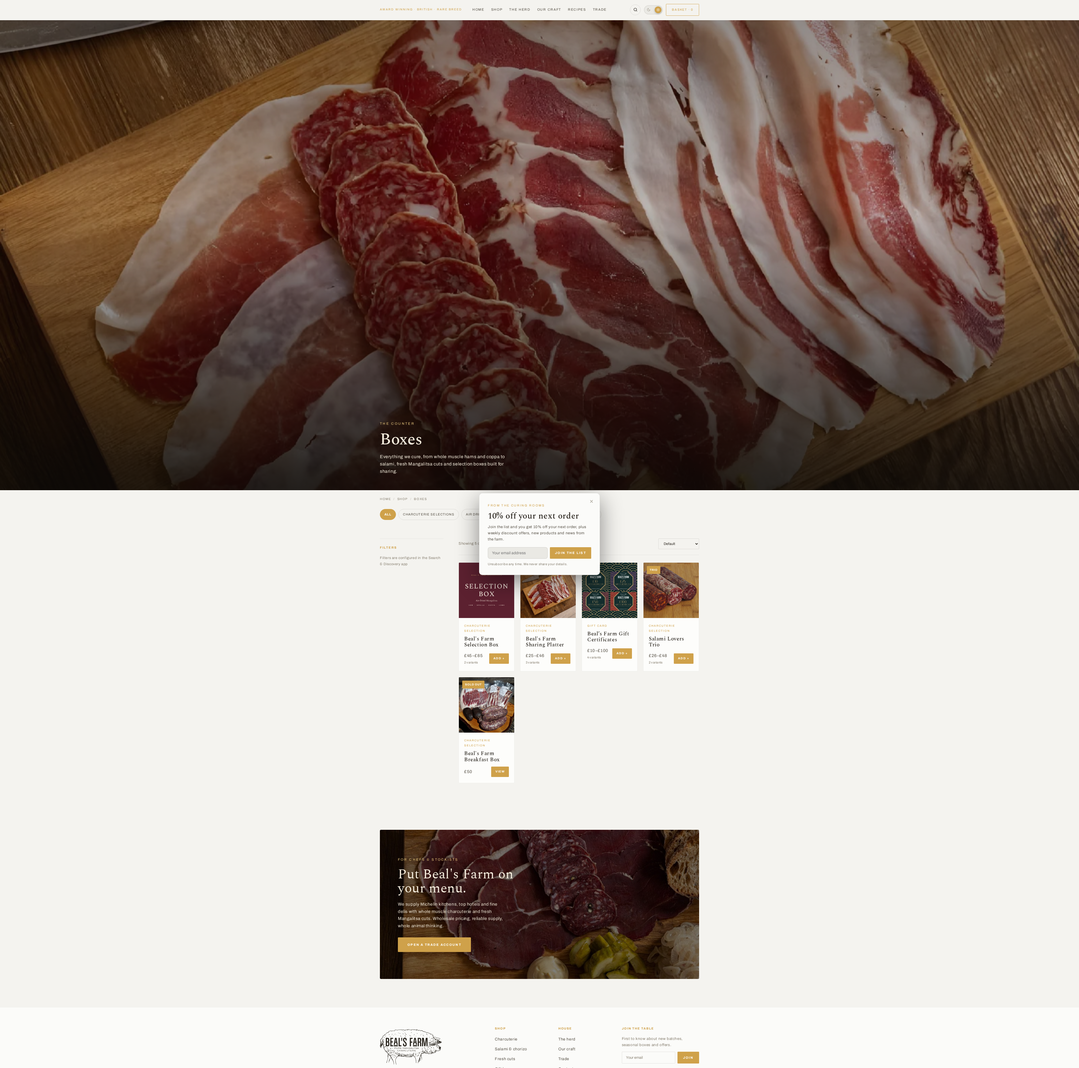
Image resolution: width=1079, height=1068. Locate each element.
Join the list (570, 553)
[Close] (591, 501)
